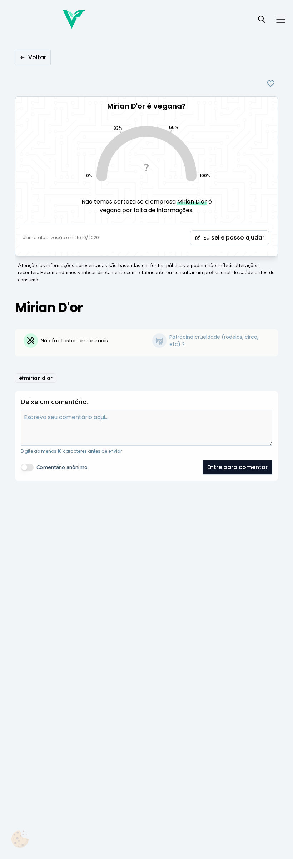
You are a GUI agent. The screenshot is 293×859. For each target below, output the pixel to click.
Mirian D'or (192, 201)
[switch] (27, 467)
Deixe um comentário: (54, 402)
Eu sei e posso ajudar (233, 237)
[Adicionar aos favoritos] (271, 83)
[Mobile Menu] (280, 19)
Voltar (37, 57)
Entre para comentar (237, 467)
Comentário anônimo (62, 467)
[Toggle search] (261, 19)
